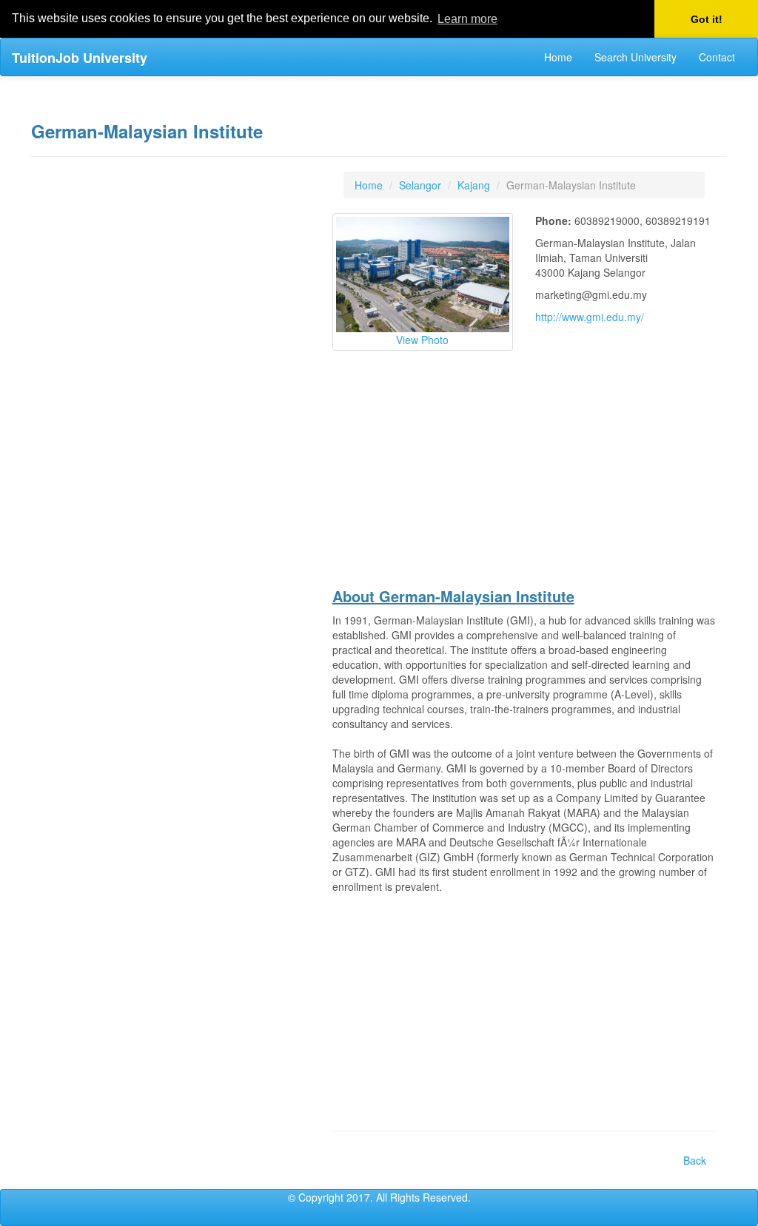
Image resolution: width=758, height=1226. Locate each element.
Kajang (473, 185)
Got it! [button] (706, 19)
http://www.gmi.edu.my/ (589, 316)
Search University (635, 57)
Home (558, 57)
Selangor (420, 185)
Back (694, 1160)
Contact (717, 57)
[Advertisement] (176, 394)
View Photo (422, 339)
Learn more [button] (467, 19)
